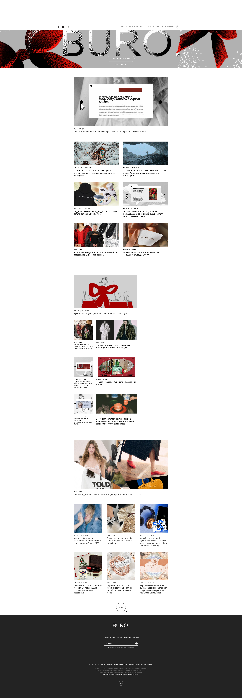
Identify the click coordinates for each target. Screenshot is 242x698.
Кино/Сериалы (135, 167)
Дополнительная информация (140, 664)
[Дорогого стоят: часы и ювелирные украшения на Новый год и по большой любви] (121, 566)
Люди (84, 379)
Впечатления (161, 27)
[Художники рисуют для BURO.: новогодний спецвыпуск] (105, 291)
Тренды (81, 129)
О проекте (101, 664)
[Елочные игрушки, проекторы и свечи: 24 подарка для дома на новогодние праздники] (88, 566)
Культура (135, 27)
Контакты (92, 664)
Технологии (151, 535)
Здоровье (133, 249)
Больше (121, 607)
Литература (134, 208)
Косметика (106, 379)
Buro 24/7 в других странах (117, 664)
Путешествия (88, 167)
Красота (128, 27)
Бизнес (142, 27)
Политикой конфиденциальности (130, 674)
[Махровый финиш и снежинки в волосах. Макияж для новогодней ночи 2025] (88, 518)
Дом (107, 416)
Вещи (80, 249)
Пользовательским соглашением (111, 674)
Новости (170, 27)
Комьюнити (151, 27)
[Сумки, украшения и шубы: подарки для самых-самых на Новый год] (121, 518)
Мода (122, 27)
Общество (86, 208)
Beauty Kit (84, 535)
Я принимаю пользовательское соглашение (122, 647)
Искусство (85, 311)
